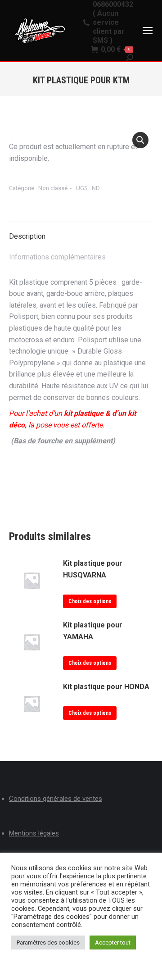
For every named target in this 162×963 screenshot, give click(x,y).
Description (27, 236)
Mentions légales (34, 833)
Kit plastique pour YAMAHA (92, 631)
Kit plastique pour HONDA (106, 686)
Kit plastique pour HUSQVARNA (92, 569)
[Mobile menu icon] (147, 30)
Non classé (53, 188)
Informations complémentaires (57, 257)
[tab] (81, 232)
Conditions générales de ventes (55, 799)
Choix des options (89, 601)
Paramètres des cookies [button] (48, 942)
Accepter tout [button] (112, 942)
